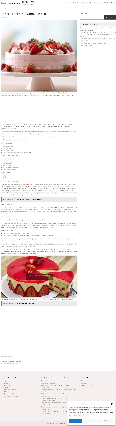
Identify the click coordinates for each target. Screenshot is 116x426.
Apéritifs (67, 2)
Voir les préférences (105, 421)
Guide (6, 387)
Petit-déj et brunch (101, 2)
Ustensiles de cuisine (11, 396)
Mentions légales (87, 385)
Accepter (75, 421)
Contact (84, 383)
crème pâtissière (26, 184)
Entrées (75, 2)
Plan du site (85, 381)
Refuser (89, 421)
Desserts (89, 2)
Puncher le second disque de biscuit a (16, 236)
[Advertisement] (39, 109)
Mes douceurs (27, 2)
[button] (112, 404)
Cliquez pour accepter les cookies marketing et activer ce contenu (39, 277)
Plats (82, 2)
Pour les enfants (9, 394)
